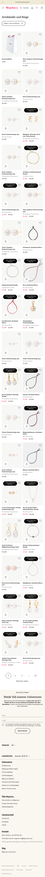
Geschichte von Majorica (10, 800)
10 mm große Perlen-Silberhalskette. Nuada (30, 508)
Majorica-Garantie (8, 779)
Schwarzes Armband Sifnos (32, 247)
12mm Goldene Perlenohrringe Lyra (8, 248)
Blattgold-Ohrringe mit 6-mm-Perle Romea (32, 135)
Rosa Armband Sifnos (30, 285)
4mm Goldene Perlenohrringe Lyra (8, 471)
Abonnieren (22, 731)
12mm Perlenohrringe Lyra (32, 359)
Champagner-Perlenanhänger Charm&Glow (28, 322)
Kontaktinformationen (8, 870)
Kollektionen (6, 765)
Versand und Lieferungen (10, 782)
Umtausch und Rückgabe (10, 785)
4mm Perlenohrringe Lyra (10, 359)
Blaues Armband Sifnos (31, 470)
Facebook (5, 818)
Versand (24, 866)
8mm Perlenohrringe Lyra (31, 97)
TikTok (4, 825)
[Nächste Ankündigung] (42, 2)
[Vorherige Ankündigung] (3, 2)
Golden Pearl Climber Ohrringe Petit (9, 659)
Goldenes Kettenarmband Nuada (32, 173)
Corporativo (29, 870)
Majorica (9, 873)
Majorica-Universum (9, 852)
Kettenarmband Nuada (10, 285)
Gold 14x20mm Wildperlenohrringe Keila (10, 546)
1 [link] (8, 675)
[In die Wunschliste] (19, 35)
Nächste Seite (22, 681)
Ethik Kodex (19, 870)
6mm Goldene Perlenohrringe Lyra (8, 173)
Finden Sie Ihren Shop (9, 803)
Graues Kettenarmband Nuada (31, 546)
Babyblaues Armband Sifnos (33, 583)
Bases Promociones (9, 788)
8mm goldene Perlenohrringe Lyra (33, 60)
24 (35, 676)
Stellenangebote (7, 807)
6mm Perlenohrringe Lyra (10, 134)
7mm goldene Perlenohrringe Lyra (33, 210)
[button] (3, 8)
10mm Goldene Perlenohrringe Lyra (8, 97)
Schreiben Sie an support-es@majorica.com (17, 838)
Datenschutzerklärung (8, 866)
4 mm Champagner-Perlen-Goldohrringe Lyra (11, 508)
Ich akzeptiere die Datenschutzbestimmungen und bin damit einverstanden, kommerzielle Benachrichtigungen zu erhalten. (23, 724)
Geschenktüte (7, 59)
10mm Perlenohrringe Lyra (11, 432)
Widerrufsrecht (33, 866)
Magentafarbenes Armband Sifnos (32, 433)
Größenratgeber (7, 775)
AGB (18, 866)
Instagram (5, 822)
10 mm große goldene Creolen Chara (30, 621)
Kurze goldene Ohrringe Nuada (10, 395)
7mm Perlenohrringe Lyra (10, 210)
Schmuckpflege (7, 772)
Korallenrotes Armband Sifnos (10, 322)
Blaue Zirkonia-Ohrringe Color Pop (10, 621)
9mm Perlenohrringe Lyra (31, 658)
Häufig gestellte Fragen (10, 769)
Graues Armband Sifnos (31, 394)
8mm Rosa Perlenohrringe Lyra (11, 584)
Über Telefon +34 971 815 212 (12, 835)
